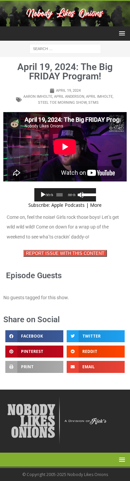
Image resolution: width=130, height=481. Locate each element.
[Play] (43, 194)
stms (93, 102)
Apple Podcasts (68, 205)
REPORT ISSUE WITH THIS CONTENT (65, 253)
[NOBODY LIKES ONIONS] (65, 22)
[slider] (87, 194)
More (96, 205)
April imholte (99, 96)
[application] (65, 194)
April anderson (69, 96)
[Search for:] (65, 48)
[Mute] (80, 194)
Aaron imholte (37, 96)
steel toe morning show (62, 102)
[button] (120, 33)
